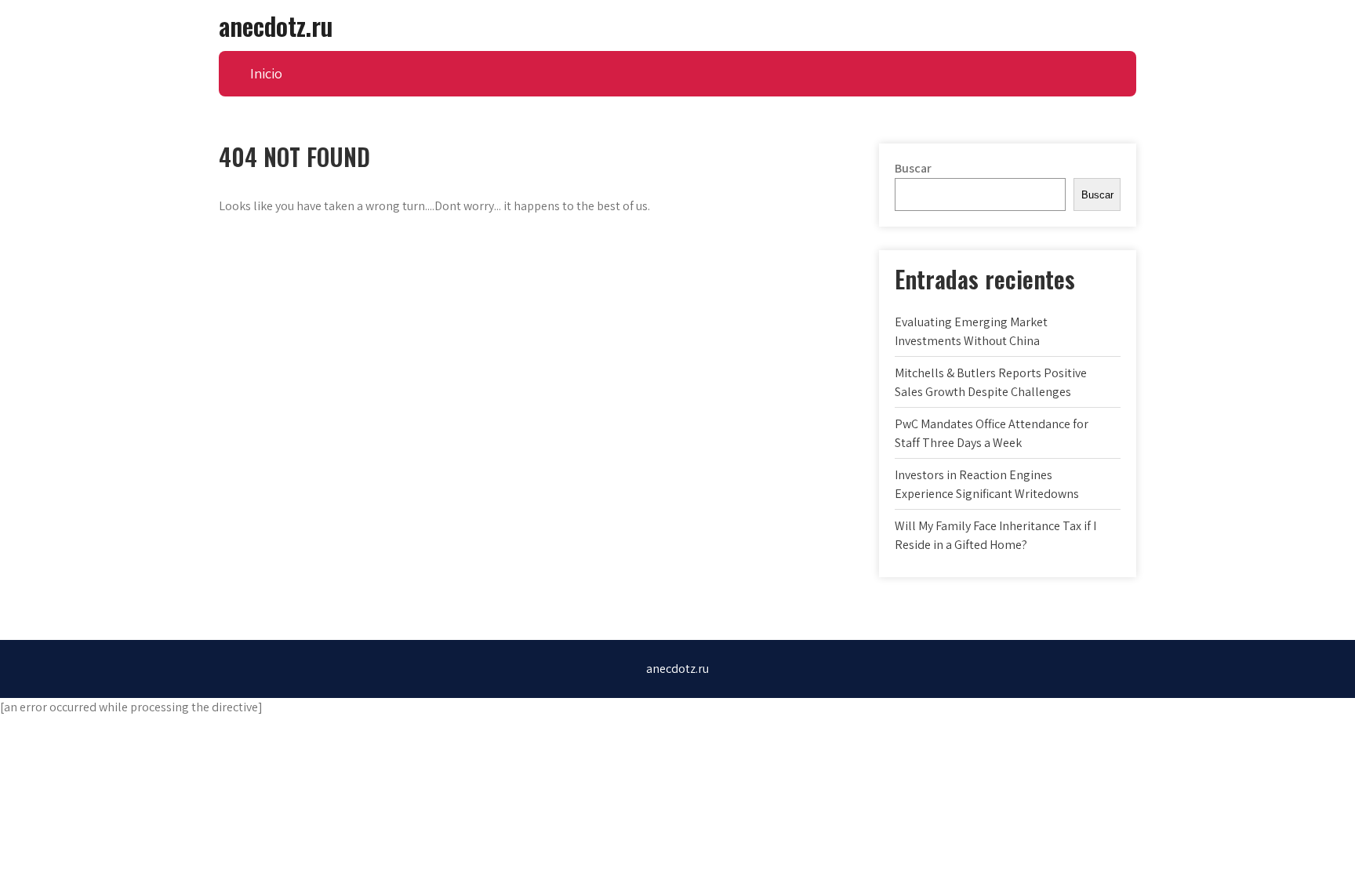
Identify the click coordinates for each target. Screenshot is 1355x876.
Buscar (913, 168)
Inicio (266, 73)
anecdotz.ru (275, 25)
